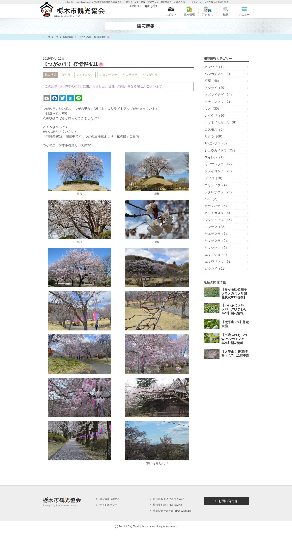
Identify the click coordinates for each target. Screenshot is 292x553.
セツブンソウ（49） (219, 164)
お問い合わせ (228, 501)
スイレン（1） (215, 157)
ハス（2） (212, 199)
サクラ (66, 74)
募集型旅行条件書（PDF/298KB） (172, 510)
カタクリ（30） (216, 115)
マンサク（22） (216, 227)
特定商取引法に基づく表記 (168, 499)
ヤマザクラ (150, 74)
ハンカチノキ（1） (218, 74)
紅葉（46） (213, 80)
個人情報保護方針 (109, 499)
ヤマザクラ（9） (217, 240)
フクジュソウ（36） (219, 220)
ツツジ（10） (214, 178)
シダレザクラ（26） (219, 192)
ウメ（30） (213, 108)
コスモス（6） (215, 129)
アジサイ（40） (216, 87)
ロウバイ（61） (216, 268)
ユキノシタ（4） (217, 254)
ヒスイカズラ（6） (218, 213)
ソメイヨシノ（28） (219, 171)
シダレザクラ (108, 74)
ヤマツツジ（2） (217, 247)
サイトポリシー (108, 504)
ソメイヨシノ (85, 74)
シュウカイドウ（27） (221, 150)
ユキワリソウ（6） (218, 261)
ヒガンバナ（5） (217, 206)
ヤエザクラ (130, 74)
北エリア (50, 74)
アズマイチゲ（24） (219, 94)
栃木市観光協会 (72, 11)
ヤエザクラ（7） (217, 233)
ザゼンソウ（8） (217, 143)
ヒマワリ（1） (215, 67)
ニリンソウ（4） (217, 185)
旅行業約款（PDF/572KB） (169, 504)
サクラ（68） (214, 136)
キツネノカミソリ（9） (221, 122)
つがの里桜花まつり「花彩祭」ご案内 (112, 136)
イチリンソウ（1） (218, 101)
